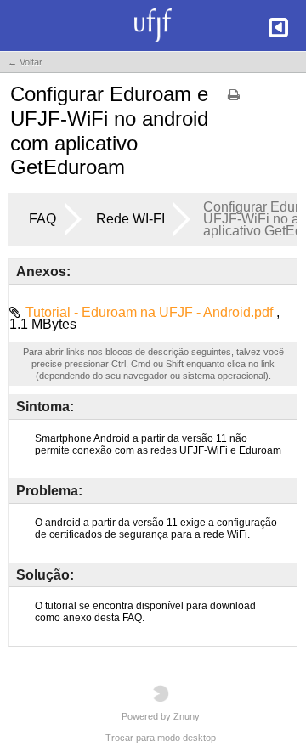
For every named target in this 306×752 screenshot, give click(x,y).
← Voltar (25, 62)
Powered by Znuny (161, 716)
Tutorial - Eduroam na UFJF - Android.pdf (151, 312)
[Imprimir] (234, 100)
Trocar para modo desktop (160, 737)
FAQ (42, 219)
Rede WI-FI (130, 219)
